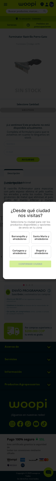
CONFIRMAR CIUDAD (30, 264)
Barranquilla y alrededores (19, 237)
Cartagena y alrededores (19, 252)
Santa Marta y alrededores (41, 237)
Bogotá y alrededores (41, 252)
